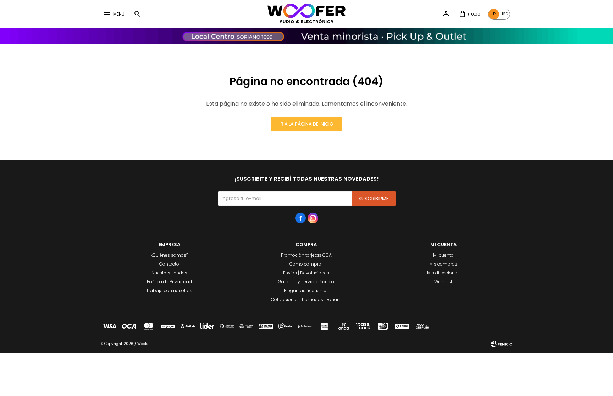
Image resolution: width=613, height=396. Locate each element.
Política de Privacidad (169, 282)
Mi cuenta (443, 255)
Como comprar (306, 264)
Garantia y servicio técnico (306, 282)
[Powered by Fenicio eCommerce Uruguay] (501, 344)
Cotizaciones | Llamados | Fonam (306, 299)
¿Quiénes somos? (169, 255)
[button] (137, 14)
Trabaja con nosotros (169, 291)
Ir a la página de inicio (306, 124)
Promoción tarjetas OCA (306, 255)
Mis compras (443, 264)
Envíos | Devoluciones (306, 273)
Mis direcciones (443, 273)
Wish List (443, 282)
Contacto (169, 264)
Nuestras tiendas (169, 273)
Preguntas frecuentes (306, 291)
